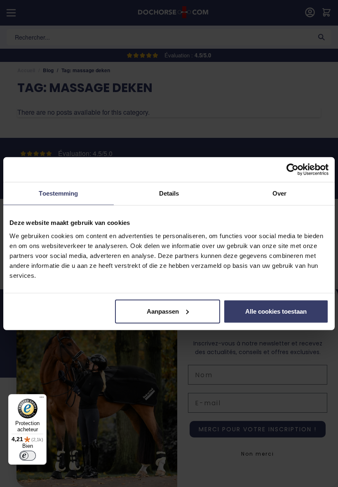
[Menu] (42, 399)
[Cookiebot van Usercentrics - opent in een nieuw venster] (292, 169)
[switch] (27, 456)
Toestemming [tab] (58, 193)
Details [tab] (169, 193)
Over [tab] (279, 193)
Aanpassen (163, 310)
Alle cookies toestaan (276, 310)
